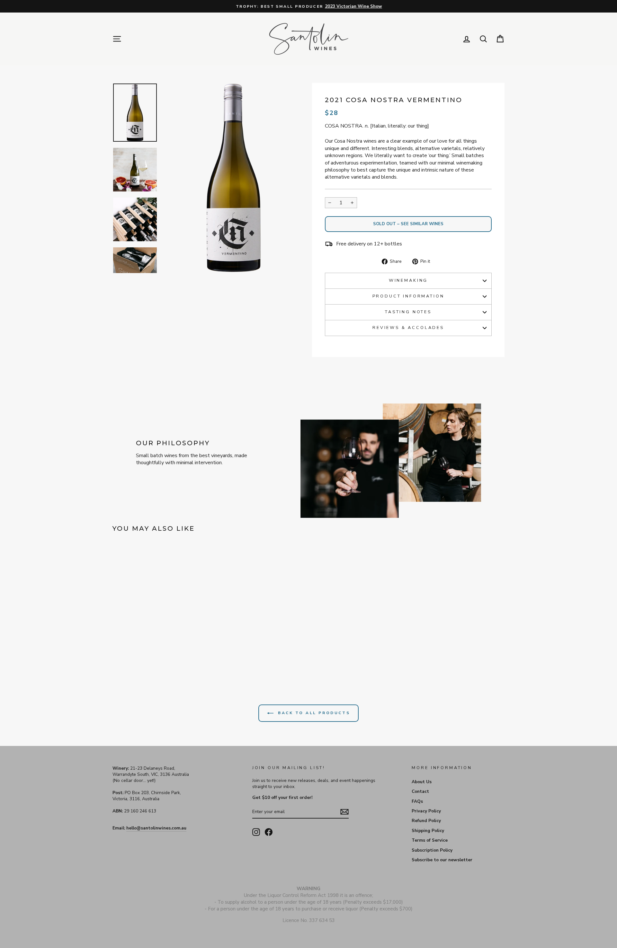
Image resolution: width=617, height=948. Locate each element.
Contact (420, 791)
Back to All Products (313, 712)
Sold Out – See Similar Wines (408, 224)
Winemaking (408, 280)
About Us (422, 782)
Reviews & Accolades (408, 328)
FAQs (417, 801)
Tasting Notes (408, 312)
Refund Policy (426, 821)
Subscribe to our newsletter (442, 860)
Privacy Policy (426, 811)
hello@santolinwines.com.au (156, 828)
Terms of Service (430, 840)
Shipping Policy (428, 831)
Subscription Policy (432, 850)
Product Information (408, 296)
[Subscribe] (344, 812)
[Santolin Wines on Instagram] (256, 832)
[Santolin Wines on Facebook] (269, 832)
